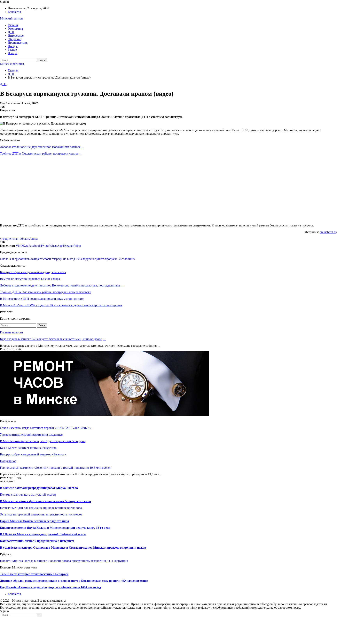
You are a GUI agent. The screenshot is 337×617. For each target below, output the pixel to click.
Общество (14, 39)
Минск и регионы (12, 63)
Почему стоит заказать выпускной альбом (28, 494)
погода (66, 560)
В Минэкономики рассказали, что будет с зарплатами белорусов (42, 441)
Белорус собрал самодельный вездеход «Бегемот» (33, 272)
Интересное (16, 35)
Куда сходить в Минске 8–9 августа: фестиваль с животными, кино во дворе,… (53, 339)
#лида (34, 238)
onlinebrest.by (328, 232)
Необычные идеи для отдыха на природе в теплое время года (41, 507)
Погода (13, 46)
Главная (13, 25)
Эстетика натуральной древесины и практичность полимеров (41, 514)
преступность (81, 560)
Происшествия (17, 42)
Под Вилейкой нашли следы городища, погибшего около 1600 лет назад (50, 587)
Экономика (15, 28)
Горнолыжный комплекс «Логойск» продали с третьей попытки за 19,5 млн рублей (55, 467)
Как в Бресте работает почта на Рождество (28, 447)
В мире (12, 53)
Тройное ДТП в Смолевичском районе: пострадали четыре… (41, 153)
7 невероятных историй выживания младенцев (31, 434)
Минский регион (11, 18)
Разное (12, 49)
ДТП (11, 32)
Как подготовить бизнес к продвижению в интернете (37, 541)
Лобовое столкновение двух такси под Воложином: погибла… (42, 147)
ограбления (98, 560)
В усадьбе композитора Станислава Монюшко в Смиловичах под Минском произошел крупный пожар (73, 547)
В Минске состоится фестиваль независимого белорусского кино (45, 501)
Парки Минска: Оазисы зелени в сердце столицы (34, 521)
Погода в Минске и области (42, 560)
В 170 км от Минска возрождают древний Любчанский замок (43, 534)
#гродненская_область (15, 238)
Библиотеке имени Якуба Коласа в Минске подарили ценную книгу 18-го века (55, 527)
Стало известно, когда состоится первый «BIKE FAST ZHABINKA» (45, 428)
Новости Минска (11, 560)
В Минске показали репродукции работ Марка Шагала (39, 488)
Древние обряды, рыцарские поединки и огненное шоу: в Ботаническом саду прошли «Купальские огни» (74, 580)
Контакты (14, 11)
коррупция (121, 560)
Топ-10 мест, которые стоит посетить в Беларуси (34, 574)
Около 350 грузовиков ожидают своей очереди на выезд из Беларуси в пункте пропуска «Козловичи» (68, 259)
